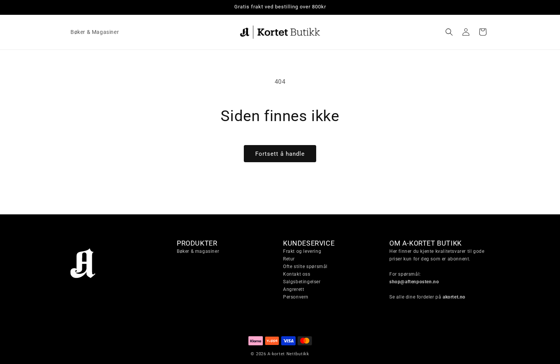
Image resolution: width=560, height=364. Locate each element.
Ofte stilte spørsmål (305, 266)
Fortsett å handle (280, 153)
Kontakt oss (296, 274)
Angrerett (293, 289)
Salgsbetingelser (302, 281)
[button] (449, 32)
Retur (289, 259)
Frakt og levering (302, 251)
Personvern (296, 297)
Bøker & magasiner (198, 251)
